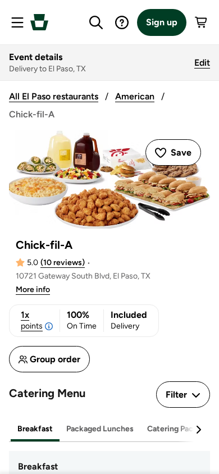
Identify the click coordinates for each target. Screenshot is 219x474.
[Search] (96, 22)
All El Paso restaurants (53, 96)
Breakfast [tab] (35, 429)
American (134, 96)
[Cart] (201, 22)
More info (33, 289)
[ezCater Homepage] (39, 22)
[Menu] (17, 22)
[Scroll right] (198, 429)
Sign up (161, 22)
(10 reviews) (62, 262)
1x (32, 320)
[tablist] (109, 429)
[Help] (122, 22)
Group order (55, 359)
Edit (202, 62)
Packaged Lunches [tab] (100, 429)
